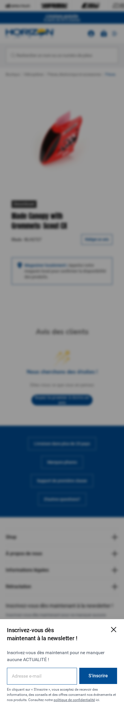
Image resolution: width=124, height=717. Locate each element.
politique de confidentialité (74, 700)
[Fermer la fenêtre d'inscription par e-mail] (113, 629)
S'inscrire (98, 675)
